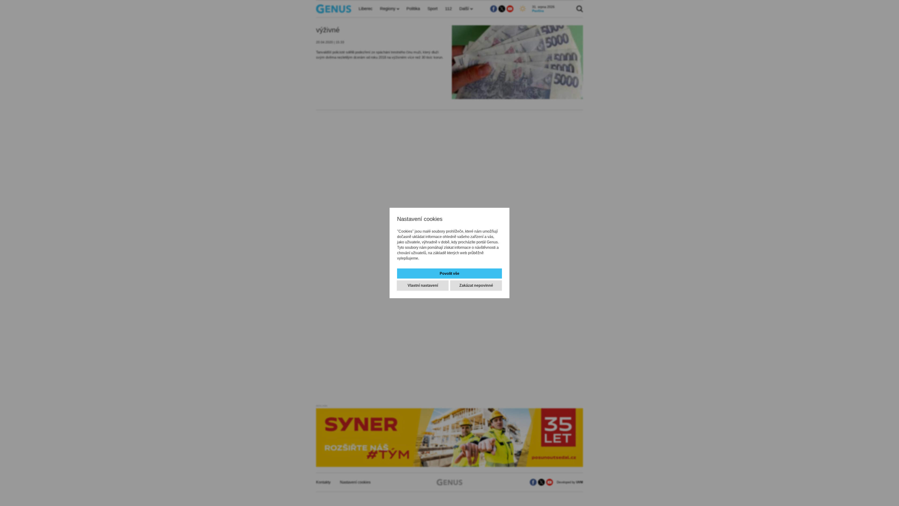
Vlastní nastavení (423, 285)
